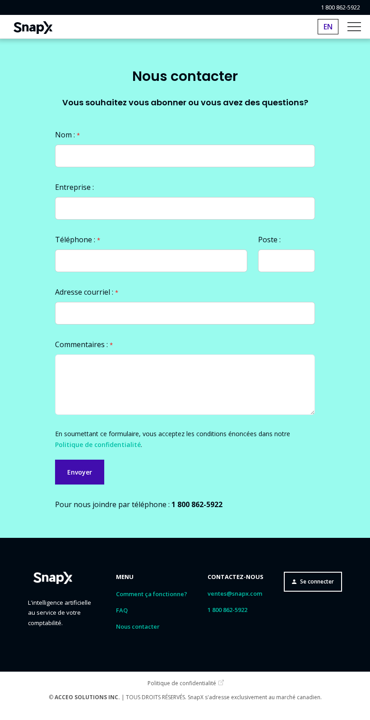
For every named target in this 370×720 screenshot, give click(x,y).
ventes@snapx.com (235, 593)
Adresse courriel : (86, 292)
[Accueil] (33, 27)
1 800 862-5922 (340, 7)
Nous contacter (138, 626)
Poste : (269, 240)
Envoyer (79, 472)
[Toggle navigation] (354, 26)
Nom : (67, 135)
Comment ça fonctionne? (151, 594)
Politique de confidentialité (98, 444)
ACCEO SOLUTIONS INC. (87, 697)
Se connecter (317, 581)
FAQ (122, 610)
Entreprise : (74, 187)
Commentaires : (84, 344)
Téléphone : (77, 240)
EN (328, 27)
